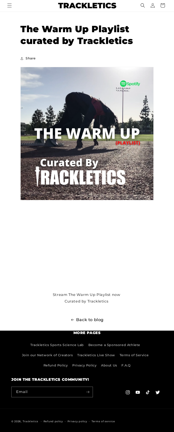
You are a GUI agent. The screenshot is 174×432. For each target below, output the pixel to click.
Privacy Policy (84, 365)
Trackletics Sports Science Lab (57, 345)
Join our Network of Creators (47, 355)
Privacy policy (77, 421)
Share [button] (31, 58)
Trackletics (30, 421)
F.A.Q (125, 365)
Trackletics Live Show (96, 355)
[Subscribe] (88, 392)
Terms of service (103, 421)
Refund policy (53, 421)
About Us (109, 365)
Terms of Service (134, 355)
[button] (9, 5)
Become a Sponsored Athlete (114, 345)
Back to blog (90, 319)
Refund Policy (56, 365)
